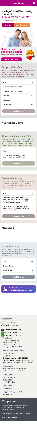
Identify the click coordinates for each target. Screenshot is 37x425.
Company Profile (8, 409)
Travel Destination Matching (16, 135)
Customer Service (7, 405)
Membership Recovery (21, 405)
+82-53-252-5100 (14, 345)
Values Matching (10, 246)
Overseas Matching (12, 178)
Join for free (7, 25)
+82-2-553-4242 (13, 341)
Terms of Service (8, 407)
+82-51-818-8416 (14, 343)
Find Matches (18, 111)
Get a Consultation (22, 25)
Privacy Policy (19, 407)
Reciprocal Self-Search (14, 67)
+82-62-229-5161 (16, 347)
